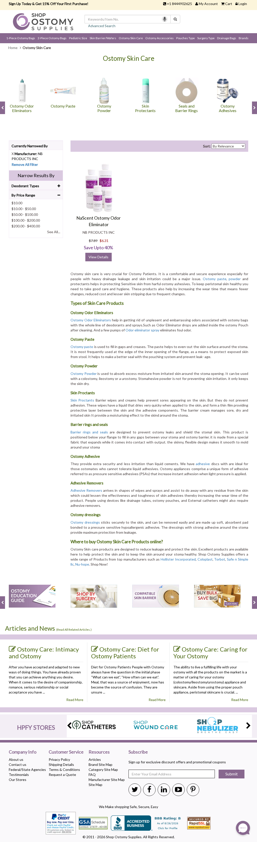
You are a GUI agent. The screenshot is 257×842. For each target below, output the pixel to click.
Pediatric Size (78, 38)
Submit (231, 773)
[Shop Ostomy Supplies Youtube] (178, 789)
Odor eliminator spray (142, 330)
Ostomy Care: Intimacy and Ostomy (44, 653)
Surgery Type (206, 38)
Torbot (219, 559)
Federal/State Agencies (27, 769)
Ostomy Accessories (159, 38)
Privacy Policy (59, 759)
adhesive (203, 464)
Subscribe (138, 752)
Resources (99, 752)
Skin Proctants (82, 400)
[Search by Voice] (165, 19)
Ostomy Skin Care (131, 38)
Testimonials (19, 774)
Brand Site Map (100, 764)
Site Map (95, 784)
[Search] (175, 19)
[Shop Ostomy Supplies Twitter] (134, 789)
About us (16, 759)
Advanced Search (101, 26)
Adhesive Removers (86, 490)
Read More (74, 700)
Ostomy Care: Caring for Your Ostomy (210, 653)
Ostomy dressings (85, 522)
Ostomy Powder (84, 373)
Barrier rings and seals (89, 432)
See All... (53, 232)
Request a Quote (62, 774)
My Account (208, 4)
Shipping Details (61, 764)
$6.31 (104, 240)
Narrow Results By (36, 175)
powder (235, 279)
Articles (95, 759)
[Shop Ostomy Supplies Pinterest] (193, 789)
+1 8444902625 (179, 4)
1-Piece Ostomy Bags (20, 38)
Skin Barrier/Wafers (103, 38)
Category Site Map (103, 769)
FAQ (92, 774)
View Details (98, 257)
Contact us (17, 764)
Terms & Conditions (64, 769)
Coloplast (205, 559)
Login (242, 4)
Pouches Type (185, 38)
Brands (243, 38)
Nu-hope (82, 564)
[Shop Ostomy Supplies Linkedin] (164, 789)
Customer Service (66, 752)
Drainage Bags (226, 38)
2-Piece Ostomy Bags (52, 38)
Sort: (207, 146)
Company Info (22, 752)
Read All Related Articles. (74, 629)
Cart (228, 4)
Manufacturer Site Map (107, 779)
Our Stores (17, 779)
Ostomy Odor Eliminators (91, 320)
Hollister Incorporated (178, 559)
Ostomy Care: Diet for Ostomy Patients (125, 653)
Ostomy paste (214, 279)
